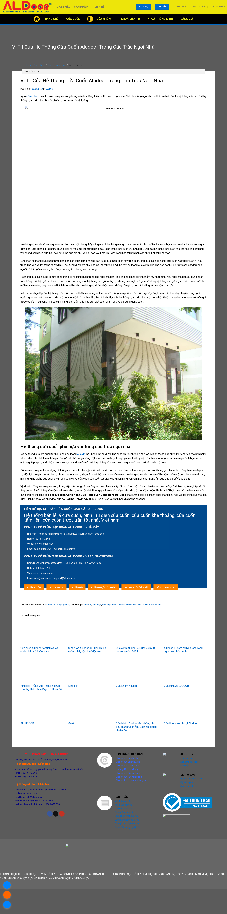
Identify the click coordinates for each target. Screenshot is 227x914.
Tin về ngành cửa (57, 65)
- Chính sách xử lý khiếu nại (128, 776)
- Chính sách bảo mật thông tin (131, 780)
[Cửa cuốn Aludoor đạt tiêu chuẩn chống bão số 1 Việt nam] (41, 633)
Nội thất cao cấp (123, 801)
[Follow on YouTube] (62, 814)
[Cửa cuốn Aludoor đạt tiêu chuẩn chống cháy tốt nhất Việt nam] (89, 633)
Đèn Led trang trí (123, 808)
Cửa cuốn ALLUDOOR (176, 685)
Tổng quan (186, 758)
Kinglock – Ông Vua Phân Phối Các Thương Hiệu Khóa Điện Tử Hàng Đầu (41, 687)
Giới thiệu (63, 6)
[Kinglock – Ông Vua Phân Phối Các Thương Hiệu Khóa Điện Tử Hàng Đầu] (41, 670)
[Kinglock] (89, 670)
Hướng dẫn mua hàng (191, 778)
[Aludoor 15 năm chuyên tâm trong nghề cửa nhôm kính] (185, 633)
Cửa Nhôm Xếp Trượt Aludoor (181, 723)
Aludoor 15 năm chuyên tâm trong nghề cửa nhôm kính (183, 649)
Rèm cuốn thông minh (126, 816)
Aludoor (87, 604)
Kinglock (73, 685)
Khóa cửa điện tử (123, 805)
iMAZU (72, 723)
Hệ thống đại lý (188, 782)
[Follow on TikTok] (55, 814)
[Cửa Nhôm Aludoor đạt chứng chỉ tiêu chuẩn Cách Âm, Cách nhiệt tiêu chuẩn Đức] (137, 708)
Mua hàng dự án (188, 786)
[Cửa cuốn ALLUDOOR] (185, 670)
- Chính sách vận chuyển (127, 761)
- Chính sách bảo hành (126, 758)
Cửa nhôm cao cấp (124, 812)
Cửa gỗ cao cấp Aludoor (127, 823)
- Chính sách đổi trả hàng (127, 773)
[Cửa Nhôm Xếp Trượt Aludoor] (185, 708)
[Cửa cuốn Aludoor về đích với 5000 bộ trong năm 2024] (137, 633)
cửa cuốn (31, 96)
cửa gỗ (81, 454)
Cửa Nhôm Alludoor (127, 685)
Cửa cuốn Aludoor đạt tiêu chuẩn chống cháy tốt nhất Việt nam (87, 649)
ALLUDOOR (27, 723)
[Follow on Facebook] (50, 814)
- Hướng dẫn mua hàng (127, 769)
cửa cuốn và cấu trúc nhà (138, 604)
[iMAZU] (89, 708)
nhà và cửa (156, 604)
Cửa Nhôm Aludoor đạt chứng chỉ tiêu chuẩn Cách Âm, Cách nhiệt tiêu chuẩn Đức (136, 727)
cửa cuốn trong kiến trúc (113, 604)
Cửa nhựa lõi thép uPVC (127, 819)
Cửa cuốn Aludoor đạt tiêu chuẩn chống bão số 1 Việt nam (39, 649)
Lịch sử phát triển (189, 761)
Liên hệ (99, 6)
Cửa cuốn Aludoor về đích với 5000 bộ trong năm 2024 (136, 649)
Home (28, 65)
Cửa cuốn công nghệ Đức (128, 827)
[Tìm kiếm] (223, 19)
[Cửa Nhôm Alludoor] (137, 670)
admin (49, 89)
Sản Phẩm (81, 6)
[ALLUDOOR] (41, 708)
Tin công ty (32, 71)
